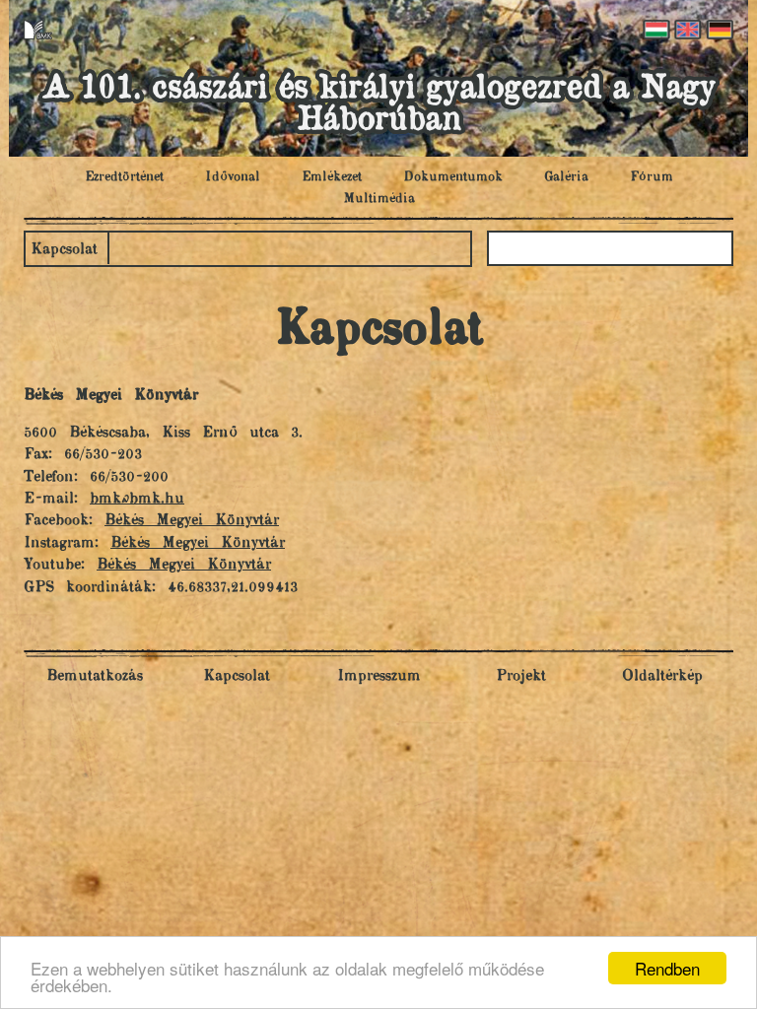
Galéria (566, 177)
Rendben (667, 968)
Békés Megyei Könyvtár (191, 520)
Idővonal (232, 177)
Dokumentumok (453, 177)
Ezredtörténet (124, 177)
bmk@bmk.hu (137, 499)
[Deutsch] (717, 29)
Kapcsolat (64, 249)
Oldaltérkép (662, 676)
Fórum (651, 177)
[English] (686, 29)
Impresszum (379, 676)
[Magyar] (654, 29)
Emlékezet (332, 177)
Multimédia (379, 199)
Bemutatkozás (94, 676)
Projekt (521, 676)
